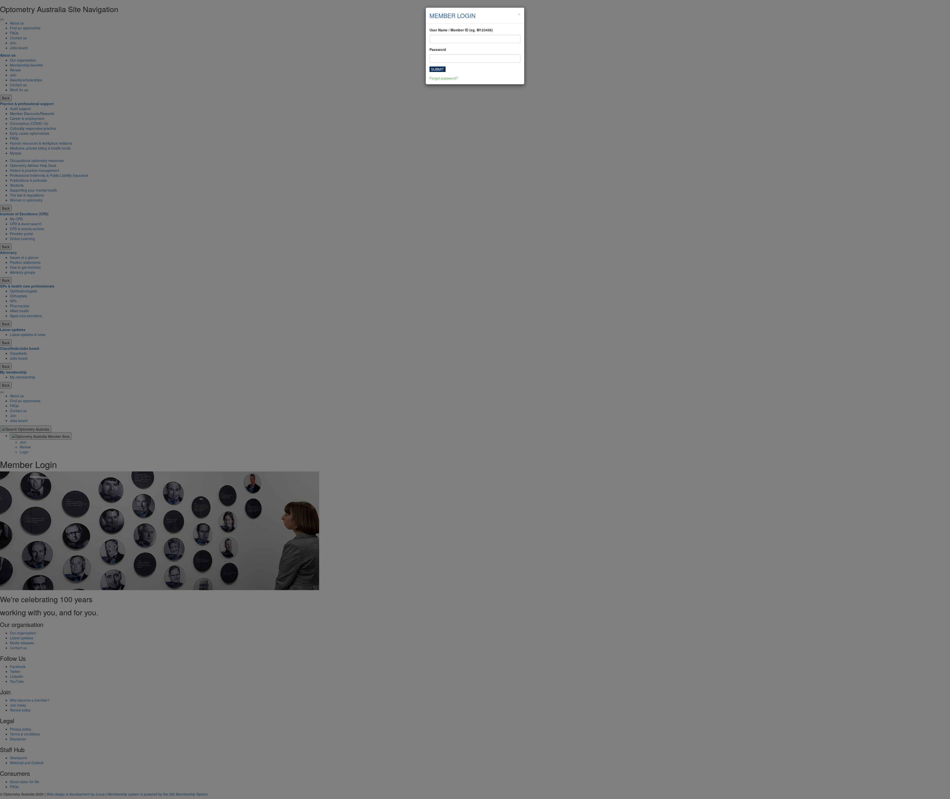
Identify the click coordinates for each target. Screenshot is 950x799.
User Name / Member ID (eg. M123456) (461, 29)
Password (437, 49)
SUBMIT (437, 69)
